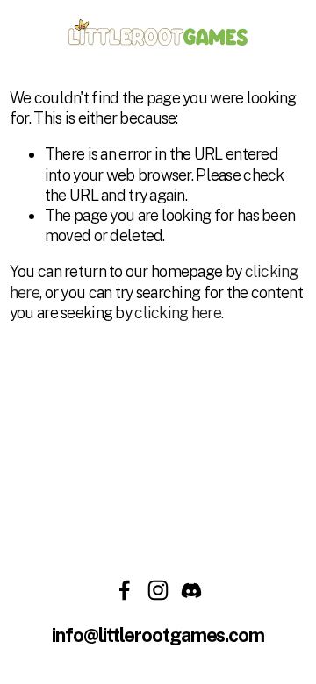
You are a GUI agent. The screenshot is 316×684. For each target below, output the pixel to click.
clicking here (177, 312)
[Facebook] (124, 590)
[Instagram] (158, 590)
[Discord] (191, 590)
